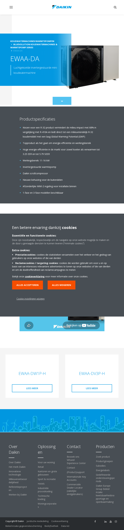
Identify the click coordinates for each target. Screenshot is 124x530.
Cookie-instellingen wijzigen (30, 298)
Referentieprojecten (18, 488)
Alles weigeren (61, 285)
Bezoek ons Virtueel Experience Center (76, 460)
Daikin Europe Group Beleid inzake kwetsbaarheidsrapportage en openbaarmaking (105, 493)
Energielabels (103, 470)
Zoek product (103, 456)
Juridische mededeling (37, 521)
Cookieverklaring (59, 521)
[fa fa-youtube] (110, 521)
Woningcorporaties (47, 505)
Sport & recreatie (47, 479)
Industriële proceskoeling (45, 490)
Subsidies (101, 465)
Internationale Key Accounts (76, 478)
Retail (41, 466)
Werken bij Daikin (18, 494)
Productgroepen (104, 461)
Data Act (65, 526)
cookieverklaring (35, 276)
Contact (71, 467)
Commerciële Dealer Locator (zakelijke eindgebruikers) (75, 489)
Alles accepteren (27, 285)
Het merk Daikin (17, 466)
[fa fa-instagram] (116, 521)
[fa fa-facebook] (95, 521)
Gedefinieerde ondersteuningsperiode (105, 478)
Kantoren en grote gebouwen (47, 473)
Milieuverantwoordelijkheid (18, 481)
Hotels (41, 483)
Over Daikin (15, 462)
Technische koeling (44, 497)
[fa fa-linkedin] (105, 521)
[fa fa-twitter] (100, 521)
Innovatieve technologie (15, 473)
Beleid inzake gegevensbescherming (23, 526)
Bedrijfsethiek (51, 526)
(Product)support (76, 472)
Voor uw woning (46, 462)
